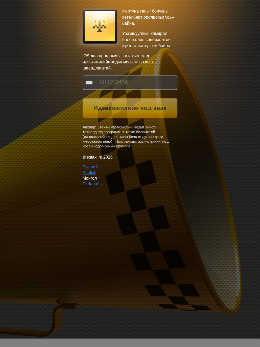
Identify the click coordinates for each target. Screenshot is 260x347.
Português (92, 184)
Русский (90, 167)
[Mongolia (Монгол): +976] (90, 83)
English (89, 172)
